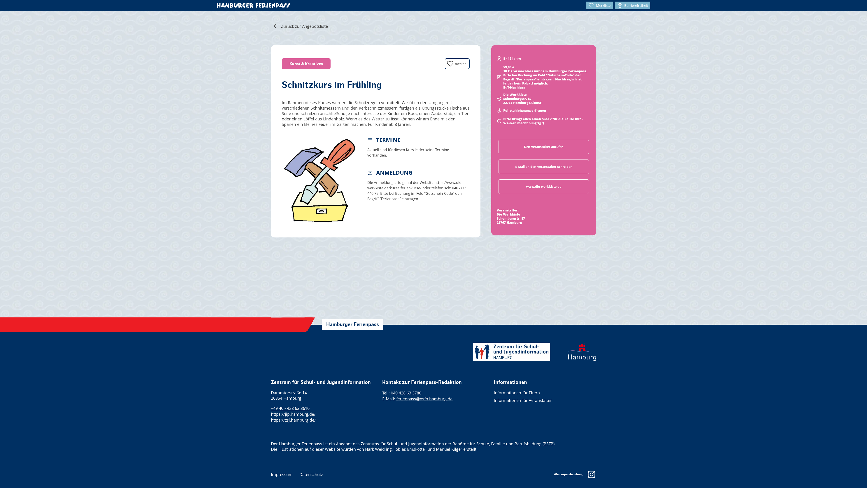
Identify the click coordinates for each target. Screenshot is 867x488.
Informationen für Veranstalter (523, 400)
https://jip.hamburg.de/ (293, 414)
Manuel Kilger (449, 449)
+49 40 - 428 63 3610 (290, 408)
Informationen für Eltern (517, 392)
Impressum (282, 474)
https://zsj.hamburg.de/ (293, 420)
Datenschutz (311, 474)
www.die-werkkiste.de (543, 186)
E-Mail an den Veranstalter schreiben (543, 166)
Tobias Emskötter (410, 449)
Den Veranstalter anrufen (543, 147)
